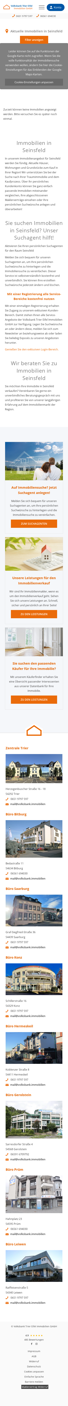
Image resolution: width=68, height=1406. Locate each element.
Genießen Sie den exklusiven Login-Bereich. (32, 349)
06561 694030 (48, 16)
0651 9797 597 (24, 16)
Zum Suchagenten (34, 524)
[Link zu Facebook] (31, 1343)
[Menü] (40, 7)
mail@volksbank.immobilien (27, 804)
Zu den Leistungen (34, 614)
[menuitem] (40, 7)
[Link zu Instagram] (36, 1343)
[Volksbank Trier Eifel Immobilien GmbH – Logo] (27, 8)
